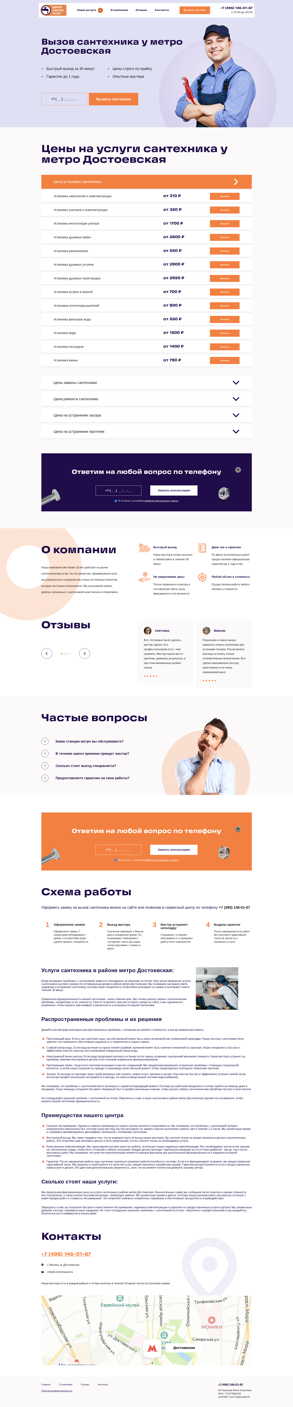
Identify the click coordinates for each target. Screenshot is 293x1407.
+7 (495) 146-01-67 (236, 8)
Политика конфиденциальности (56, 1391)
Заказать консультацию (174, 490)
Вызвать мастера (195, 10)
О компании (119, 10)
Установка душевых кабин (72, 237)
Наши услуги (86, 10)
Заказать (225, 196)
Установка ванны (66, 360)
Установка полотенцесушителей (76, 305)
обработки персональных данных (161, 500)
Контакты (162, 10)
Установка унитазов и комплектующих (81, 210)
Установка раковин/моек (71, 251)
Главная (46, 1384)
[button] (61, 653)
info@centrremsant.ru (60, 1272)
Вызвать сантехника (113, 99)
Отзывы (141, 10)
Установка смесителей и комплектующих (83, 196)
